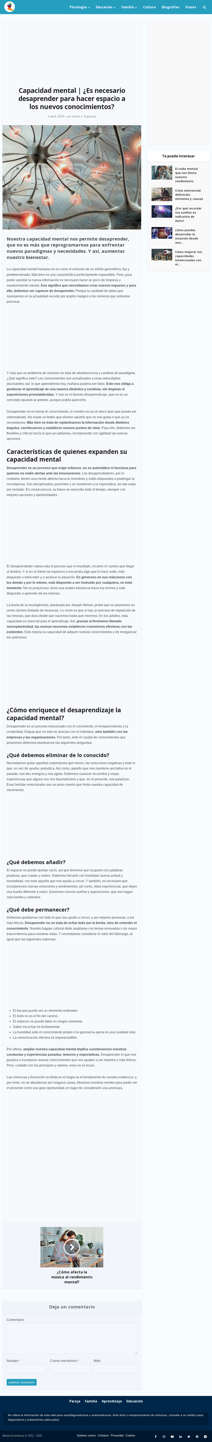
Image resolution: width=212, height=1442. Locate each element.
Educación (104, 7)
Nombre (13, 1361)
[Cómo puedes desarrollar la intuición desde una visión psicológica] (163, 233)
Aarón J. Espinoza (84, 116)
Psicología (78, 7)
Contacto (103, 1435)
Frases (191, 7)
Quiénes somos (86, 1435)
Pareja (74, 1401)
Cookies (130, 1435)
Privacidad (117, 1435)
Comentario (15, 1320)
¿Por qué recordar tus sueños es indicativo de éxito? (188, 214)
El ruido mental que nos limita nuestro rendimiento (186, 175)
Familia (128, 7)
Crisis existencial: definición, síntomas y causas (189, 194)
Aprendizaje (112, 1401)
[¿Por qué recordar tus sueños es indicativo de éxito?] (163, 211)
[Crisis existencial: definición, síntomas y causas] (163, 194)
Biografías (170, 7)
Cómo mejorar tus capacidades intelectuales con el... (188, 258)
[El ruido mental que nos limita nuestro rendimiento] (163, 173)
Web (97, 1361)
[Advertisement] (71, 51)
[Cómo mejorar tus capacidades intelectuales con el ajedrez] (163, 254)
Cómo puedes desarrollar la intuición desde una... (186, 236)
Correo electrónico (64, 1361)
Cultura (149, 7)
